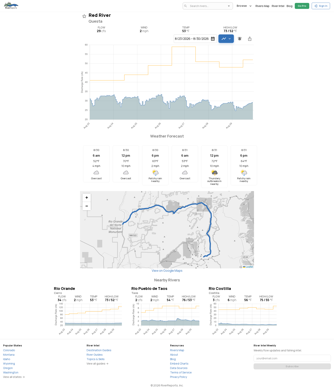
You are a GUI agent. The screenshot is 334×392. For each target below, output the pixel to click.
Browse (242, 6)
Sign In (323, 6)
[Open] (229, 6)
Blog (289, 6)
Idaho (6, 359)
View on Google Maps (167, 270)
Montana (8, 354)
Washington (10, 372)
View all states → (14, 377)
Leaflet (249, 266)
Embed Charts (179, 363)
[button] (86, 197)
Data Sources (178, 368)
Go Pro (302, 6)
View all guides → (97, 363)
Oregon (8, 368)
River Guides (95, 354)
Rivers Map (262, 6)
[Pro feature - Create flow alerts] (239, 38)
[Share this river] (249, 38)
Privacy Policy (178, 377)
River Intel (278, 6)
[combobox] (207, 5)
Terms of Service (181, 372)
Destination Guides (99, 350)
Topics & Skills (96, 359)
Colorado (9, 350)
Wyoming (9, 363)
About (174, 354)
